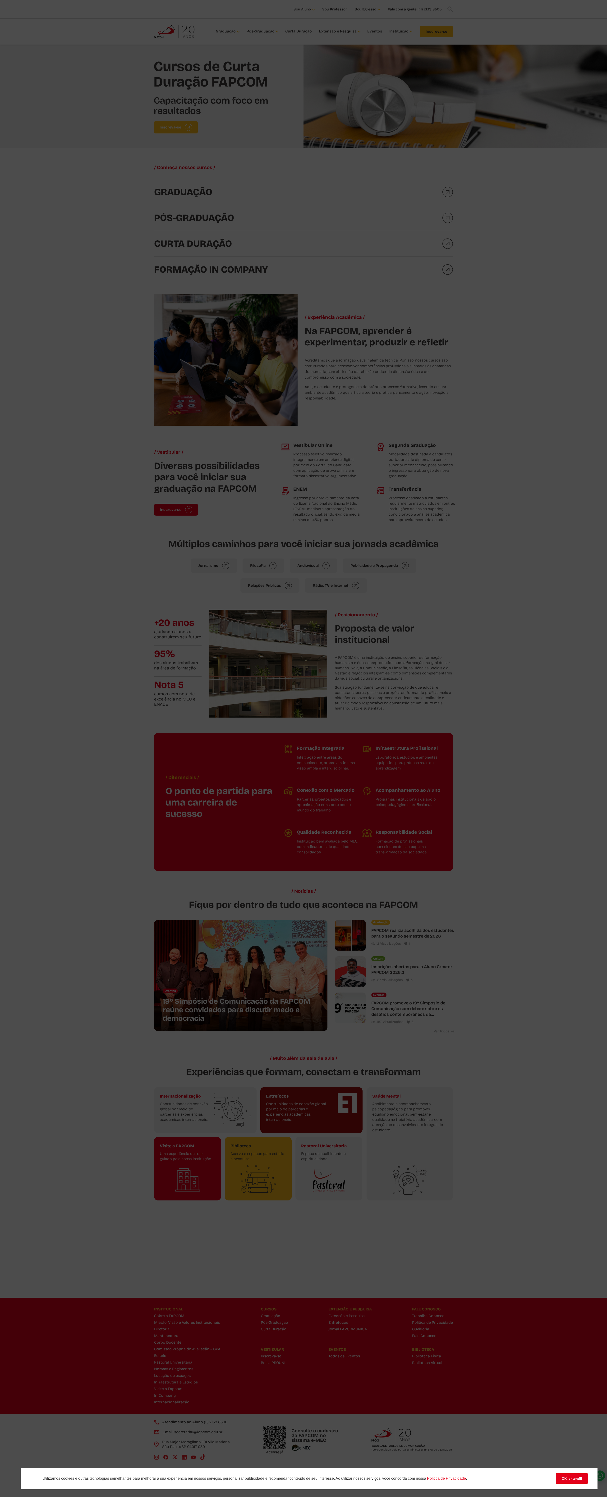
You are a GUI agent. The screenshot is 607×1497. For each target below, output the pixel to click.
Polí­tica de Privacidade (446, 1478)
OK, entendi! (572, 1478)
